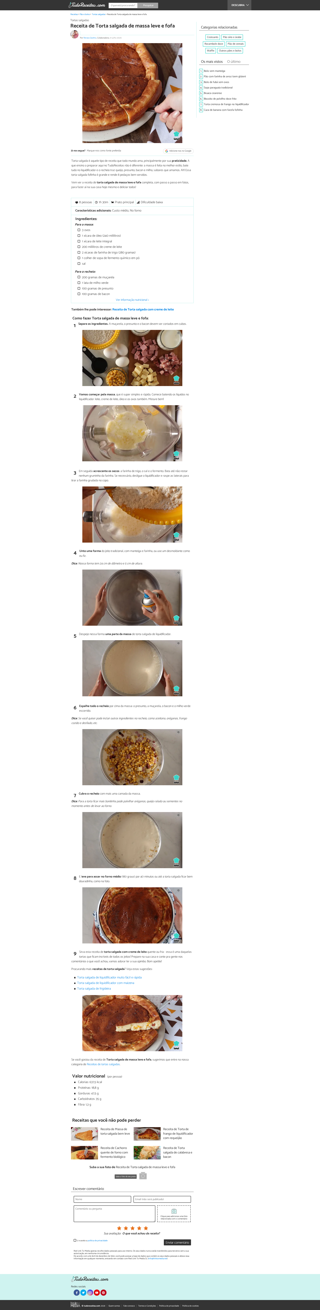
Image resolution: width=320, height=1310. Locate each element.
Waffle (210, 50)
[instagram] (90, 1293)
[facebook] (77, 1293)
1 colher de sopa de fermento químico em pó (110, 258)
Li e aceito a (92, 1240)
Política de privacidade (169, 1306)
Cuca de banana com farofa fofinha (223, 110)
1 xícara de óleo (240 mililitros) (101, 235)
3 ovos (85, 230)
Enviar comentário (177, 1242)
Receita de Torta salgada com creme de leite (143, 309)
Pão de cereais (236, 44)
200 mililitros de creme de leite (101, 246)
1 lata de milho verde (94, 282)
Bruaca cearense (213, 93)
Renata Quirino (90, 38)
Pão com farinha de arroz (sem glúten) (225, 76)
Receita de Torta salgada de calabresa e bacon (177, 1152)
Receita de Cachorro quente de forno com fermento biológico (114, 1152)
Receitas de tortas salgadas (103, 1064)
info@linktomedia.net (157, 1258)
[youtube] (97, 1293)
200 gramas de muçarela (97, 277)
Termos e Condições (147, 1306)
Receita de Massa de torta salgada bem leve (115, 1131)
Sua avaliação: (112, 1234)
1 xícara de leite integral (96, 241)
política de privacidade (98, 1240)
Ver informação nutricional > (132, 299)
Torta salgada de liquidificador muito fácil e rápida (109, 977)
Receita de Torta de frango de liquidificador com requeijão (178, 1134)
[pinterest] (103, 1293)
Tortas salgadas (98, 14)
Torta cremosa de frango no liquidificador (226, 104)
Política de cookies (190, 1306)
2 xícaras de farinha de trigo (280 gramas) (108, 252)
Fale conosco (129, 1306)
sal (83, 263)
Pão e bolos (85, 14)
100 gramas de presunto (97, 288)
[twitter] (83, 1293)
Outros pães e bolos (230, 50)
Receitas (74, 14)
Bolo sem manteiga (214, 71)
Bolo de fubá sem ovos (216, 82)
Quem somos (114, 1306)
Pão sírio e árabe (232, 37)
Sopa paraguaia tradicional (218, 87)
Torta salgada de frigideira (94, 988)
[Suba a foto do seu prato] (143, 1176)
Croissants (212, 37)
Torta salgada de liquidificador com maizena (105, 983)
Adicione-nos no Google (180, 151)
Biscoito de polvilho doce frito (220, 99)
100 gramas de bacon (95, 294)
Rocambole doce (213, 44)
